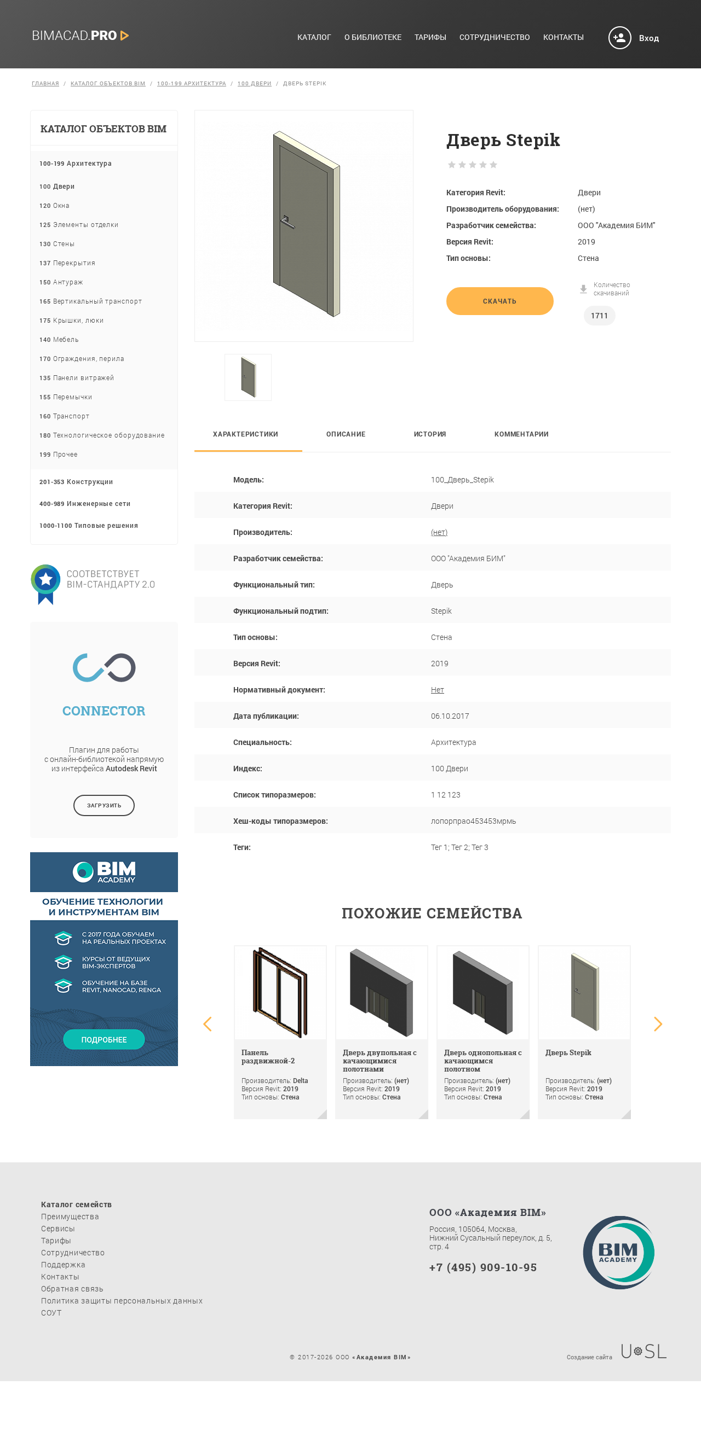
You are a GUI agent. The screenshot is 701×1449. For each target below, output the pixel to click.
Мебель (59, 339)
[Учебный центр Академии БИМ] (104, 1057)
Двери (57, 186)
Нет (437, 689)
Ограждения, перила (81, 358)
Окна (54, 205)
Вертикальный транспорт (90, 300)
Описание (345, 433)
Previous (212, 377)
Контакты (563, 37)
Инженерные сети (85, 503)
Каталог (314, 37)
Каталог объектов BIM (108, 83)
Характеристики (245, 433)
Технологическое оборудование (102, 434)
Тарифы (430, 37)
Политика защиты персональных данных (122, 1300)
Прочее (58, 454)
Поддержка (63, 1264)
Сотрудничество (494, 37)
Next (402, 377)
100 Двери (255, 83)
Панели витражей (76, 377)
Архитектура (75, 163)
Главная (45, 83)
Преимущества (70, 1216)
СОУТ (51, 1312)
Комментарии (522, 433)
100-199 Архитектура (191, 83)
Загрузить (104, 805)
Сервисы (58, 1228)
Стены (57, 243)
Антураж (61, 281)
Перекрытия (67, 262)
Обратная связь (72, 1288)
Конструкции (76, 481)
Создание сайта (589, 1356)
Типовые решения (89, 525)
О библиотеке (372, 37)
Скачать (500, 300)
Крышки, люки (71, 320)
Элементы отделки (79, 224)
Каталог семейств (76, 1204)
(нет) (439, 532)
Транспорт (64, 415)
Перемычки (66, 396)
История (430, 433)
